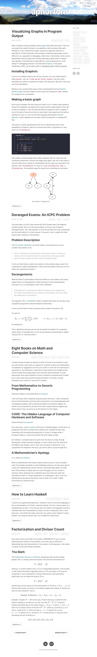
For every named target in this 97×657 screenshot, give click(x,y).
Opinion (87, 59)
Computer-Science (57, 40)
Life (75, 56)
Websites (66, 499)
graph (43, 46)
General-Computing (63, 357)
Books (34, 357)
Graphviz (49, 64)
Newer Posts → (61, 632)
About (88, 3)
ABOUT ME (76, 68)
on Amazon (43, 394)
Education (76, 44)
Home (75, 3)
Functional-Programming (54, 499)
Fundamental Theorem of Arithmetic (28, 557)
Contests (66, 219)
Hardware (76, 53)
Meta (86, 56)
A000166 (31, 301)
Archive (82, 3)
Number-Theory (54, 534)
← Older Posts (20, 632)
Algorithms (52, 219)
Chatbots (76, 35)
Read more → (17, 206)
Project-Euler (64, 534)
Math (67, 40)
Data (83, 41)
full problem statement (23, 245)
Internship (84, 53)
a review (32, 427)
